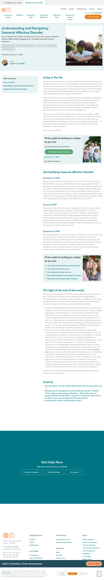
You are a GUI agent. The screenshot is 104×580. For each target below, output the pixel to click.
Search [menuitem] (99, 9)
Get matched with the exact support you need (64, 275)
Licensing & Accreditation (91, 548)
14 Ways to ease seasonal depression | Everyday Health (65, 398)
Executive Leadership (90, 542)
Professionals (34, 545)
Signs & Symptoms (8, 49)
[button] (99, 573)
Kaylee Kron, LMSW (17, 63)
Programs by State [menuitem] (31, 16)
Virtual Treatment (53, 472)
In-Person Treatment (31, 472)
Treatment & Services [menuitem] (8, 16)
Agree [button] (72, 574)
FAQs (58, 552)
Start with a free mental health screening (62, 279)
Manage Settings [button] (62, 573)
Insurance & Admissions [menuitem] (44, 16)
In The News (87, 556)
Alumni (32, 542)
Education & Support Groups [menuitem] (70, 17)
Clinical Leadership (89, 545)
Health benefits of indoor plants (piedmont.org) (62, 400)
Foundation (86, 554)
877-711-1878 (94, 564)
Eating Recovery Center (13, 3)
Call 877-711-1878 (52, 157)
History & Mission (88, 539)
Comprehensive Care (63, 539)
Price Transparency (89, 551)
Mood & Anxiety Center (34, 3)
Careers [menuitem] (92, 9)
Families (32, 539)
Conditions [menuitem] (19, 15)
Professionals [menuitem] (81, 9)
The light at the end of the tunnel (15, 89)
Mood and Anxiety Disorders (26, 45)
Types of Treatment (36, 558)
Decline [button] (83, 574)
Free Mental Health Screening (59, 152)
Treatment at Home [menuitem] (57, 16)
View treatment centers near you (59, 272)
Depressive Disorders (9, 45)
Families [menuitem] (63, 9)
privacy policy (6, 573)
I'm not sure (74, 472)
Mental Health (51, 45)
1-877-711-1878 (93, 17)
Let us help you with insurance (58, 269)
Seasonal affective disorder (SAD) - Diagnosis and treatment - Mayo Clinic (72, 396)
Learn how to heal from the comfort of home (63, 266)
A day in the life (9, 82)
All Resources (60, 558)
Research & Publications (64, 542)
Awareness (41, 45)
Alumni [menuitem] (71, 9)
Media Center (87, 559)
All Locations (34, 555)
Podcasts (59, 555)
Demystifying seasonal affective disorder (18, 86)
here (96, 349)
